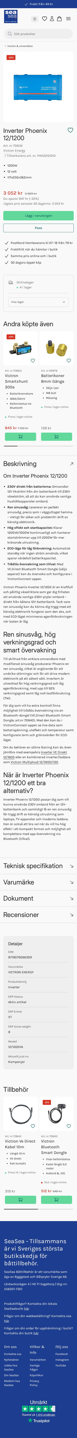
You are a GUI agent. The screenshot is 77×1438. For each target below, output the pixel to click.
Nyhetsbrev (11, 1359)
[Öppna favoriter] (44, 18)
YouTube (60, 1365)
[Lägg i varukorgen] (20, 437)
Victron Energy (14, 150)
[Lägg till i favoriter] (33, 360)
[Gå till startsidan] (10, 16)
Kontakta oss (12, 1354)
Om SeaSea (11, 1375)
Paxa (38, 228)
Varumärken (38, 1359)
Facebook (61, 1354)
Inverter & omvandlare (20, 46)
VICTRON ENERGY (21, 972)
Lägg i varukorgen (38, 216)
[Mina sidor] (52, 18)
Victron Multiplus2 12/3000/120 (34, 762)
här (26, 1309)
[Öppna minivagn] (59, 18)
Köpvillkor (36, 1375)
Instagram (62, 1359)
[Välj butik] (34, 19)
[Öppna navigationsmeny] (68, 18)
